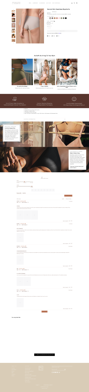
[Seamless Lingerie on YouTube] (55, 372)
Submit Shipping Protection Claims (30, 378)
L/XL (52, 23)
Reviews (13, 371)
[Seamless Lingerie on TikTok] (59, 372)
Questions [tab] (24, 193)
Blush (57, 18)
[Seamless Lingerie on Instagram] (52, 372)
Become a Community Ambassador (30, 375)
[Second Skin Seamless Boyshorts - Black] (22, 344)
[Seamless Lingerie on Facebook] (54, 372)
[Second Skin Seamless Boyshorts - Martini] (13, 344)
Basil (64, 18)
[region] (43, 190)
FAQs (12, 372)
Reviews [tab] (19, 193)
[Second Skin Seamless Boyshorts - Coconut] (12, 344)
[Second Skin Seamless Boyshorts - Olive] (19, 344)
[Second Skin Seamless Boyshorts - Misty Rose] (18, 344)
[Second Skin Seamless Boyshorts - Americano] (14, 344)
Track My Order (27, 369)
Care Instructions (27, 368)
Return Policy (27, 372)
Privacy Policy (27, 380)
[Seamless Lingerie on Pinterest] (57, 372)
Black (66, 18)
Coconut (48, 18)
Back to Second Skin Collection (45, 354)
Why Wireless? (14, 369)
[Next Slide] (54, 190)
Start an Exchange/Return (29, 371)
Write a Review (69, 196)
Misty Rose (59, 18)
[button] (32, 190)
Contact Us (13, 374)
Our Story (13, 368)
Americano (52, 18)
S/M (48, 23)
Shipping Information (28, 374)
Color (50, 16)
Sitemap (13, 375)
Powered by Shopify (44, 388)
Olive (61, 18)
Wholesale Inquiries (28, 377)
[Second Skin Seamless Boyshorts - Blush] (17, 344)
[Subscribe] (65, 369)
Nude (55, 18)
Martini (50, 18)
